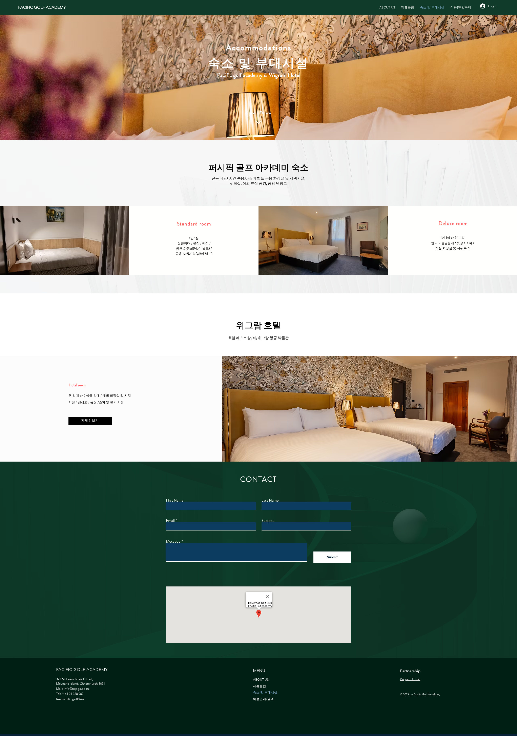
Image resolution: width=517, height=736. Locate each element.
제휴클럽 (259, 686)
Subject (268, 520)
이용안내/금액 (263, 699)
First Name (175, 500)
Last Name (270, 500)
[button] (407, 7)
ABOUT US (261, 679)
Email (170, 520)
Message (173, 541)
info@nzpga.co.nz (76, 689)
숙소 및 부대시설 (265, 692)
